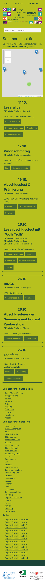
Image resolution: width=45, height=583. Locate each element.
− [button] (8, 60)
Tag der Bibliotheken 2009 (16, 519)
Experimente (10, 459)
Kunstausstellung (12, 473)
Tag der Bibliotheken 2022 (16, 555)
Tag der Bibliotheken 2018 (16, 544)
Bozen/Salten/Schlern (14, 393)
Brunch (8, 442)
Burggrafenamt (11, 396)
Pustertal (8, 407)
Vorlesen (8, 503)
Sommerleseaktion (13, 492)
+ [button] (8, 53)
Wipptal (8, 418)
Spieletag (9, 495)
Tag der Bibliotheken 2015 (16, 536)
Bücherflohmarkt (12, 448)
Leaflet (20, 96)
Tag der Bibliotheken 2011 (16, 525)
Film (6, 462)
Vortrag (8, 506)
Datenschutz (33, 3)
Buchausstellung (12, 445)
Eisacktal (8, 398)
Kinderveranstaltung (13, 470)
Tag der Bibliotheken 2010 (16, 522)
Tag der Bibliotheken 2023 (16, 558)
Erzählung (9, 456)
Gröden (8, 404)
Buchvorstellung (12, 451)
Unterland (9, 412)
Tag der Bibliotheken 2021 (16, 552)
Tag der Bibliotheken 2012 (16, 528)
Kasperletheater (11, 467)
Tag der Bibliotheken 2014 (16, 533)
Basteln (8, 431)
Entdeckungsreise (12, 453)
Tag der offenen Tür (13, 497)
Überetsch (9, 409)
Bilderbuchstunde (12, 440)
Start (6, 3)
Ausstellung (10, 426)
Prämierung (10, 489)
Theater (8, 500)
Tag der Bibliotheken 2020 (16, 550)
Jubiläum (8, 464)
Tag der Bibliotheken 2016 (16, 539)
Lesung (8, 481)
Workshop (9, 508)
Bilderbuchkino (11, 437)
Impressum (18, 3)
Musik (7, 486)
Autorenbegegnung (13, 429)
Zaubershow (10, 511)
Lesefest (8, 475)
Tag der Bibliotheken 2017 (16, 541)
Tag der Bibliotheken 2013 (16, 530)
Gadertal (8, 401)
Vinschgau (9, 415)
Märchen (8, 484)
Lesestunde (10, 478)
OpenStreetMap (29, 96)
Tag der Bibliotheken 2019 (16, 547)
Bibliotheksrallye (12, 434)
